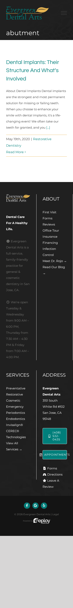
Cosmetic (13, 400)
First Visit (49, 212)
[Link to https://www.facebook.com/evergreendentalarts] (27, 505)
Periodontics (15, 413)
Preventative (15, 388)
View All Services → (14, 446)
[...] (48, 127)
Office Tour (51, 230)
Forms (47, 218)
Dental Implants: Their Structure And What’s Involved (32, 71)
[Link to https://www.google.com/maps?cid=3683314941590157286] (35, 505)
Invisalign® (14, 425)
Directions (54, 474)
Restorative (14, 394)
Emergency (15, 407)
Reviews (49, 224)
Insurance (50, 236)
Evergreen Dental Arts (36, 514)
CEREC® (12, 431)
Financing (50, 243)
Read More (15, 152)
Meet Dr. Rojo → (55, 261)
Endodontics (15, 419)
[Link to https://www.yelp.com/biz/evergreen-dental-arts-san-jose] (44, 505)
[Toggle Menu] (64, 13)
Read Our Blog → (54, 270)
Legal (55, 514)
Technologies (16, 437)
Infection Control (49, 252)
